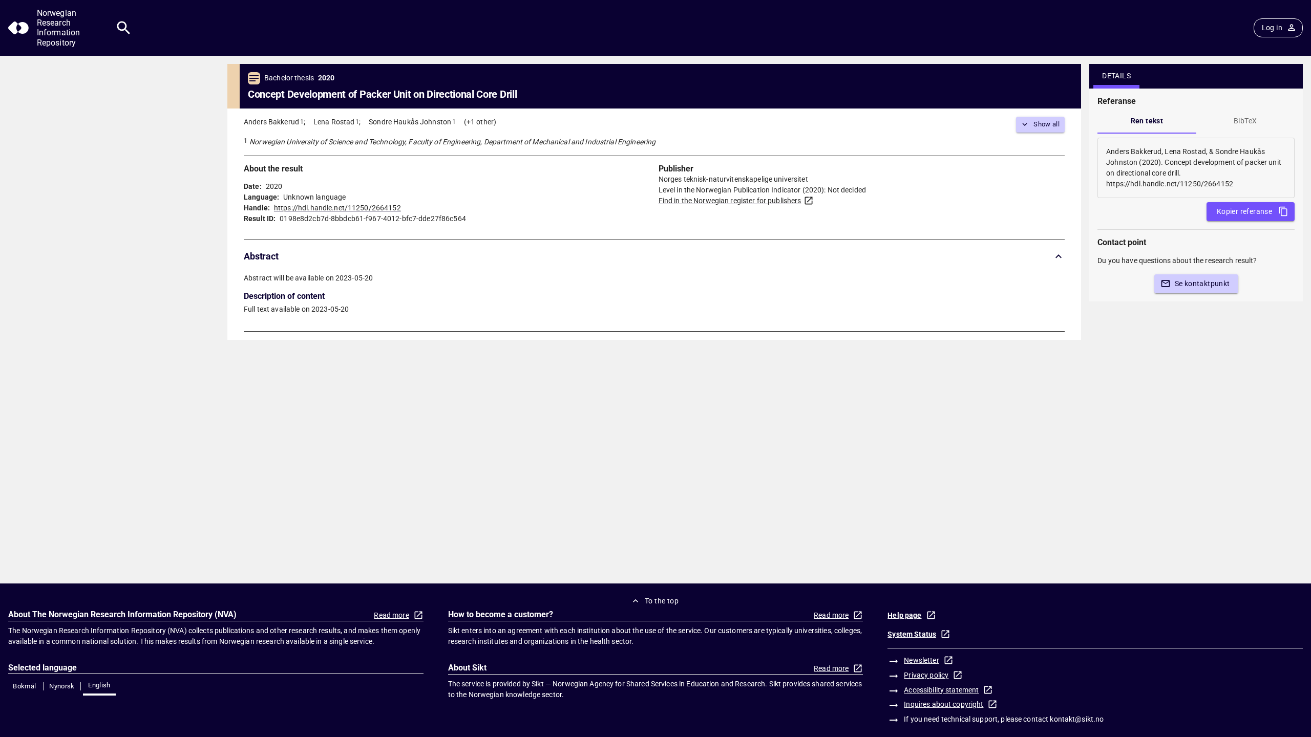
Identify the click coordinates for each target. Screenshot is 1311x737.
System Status (911, 634)
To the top (662, 601)
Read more (391, 615)
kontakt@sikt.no (1077, 719)
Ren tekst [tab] (1147, 121)
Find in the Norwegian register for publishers (730, 201)
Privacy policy (926, 675)
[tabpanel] (1196, 168)
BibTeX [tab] (1245, 121)
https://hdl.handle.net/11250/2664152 (337, 208)
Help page (904, 615)
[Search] (124, 28)
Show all (1046, 124)
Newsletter (921, 660)
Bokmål (24, 686)
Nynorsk (62, 686)
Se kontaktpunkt (1202, 283)
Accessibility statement (941, 690)
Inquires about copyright (943, 704)
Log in (1272, 28)
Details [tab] (1116, 76)
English (99, 685)
